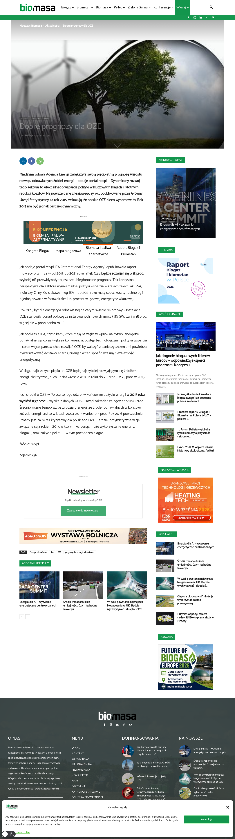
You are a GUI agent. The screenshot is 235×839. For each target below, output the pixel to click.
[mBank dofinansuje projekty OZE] (128, 779)
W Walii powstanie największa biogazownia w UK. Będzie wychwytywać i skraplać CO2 (125, 605)
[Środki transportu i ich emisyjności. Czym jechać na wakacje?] (83, 585)
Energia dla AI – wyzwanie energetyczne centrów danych (37, 603)
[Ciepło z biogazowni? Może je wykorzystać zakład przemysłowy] (165, 601)
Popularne (166, 534)
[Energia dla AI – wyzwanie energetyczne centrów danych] (39, 585)
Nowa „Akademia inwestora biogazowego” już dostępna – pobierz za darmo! (195, 398)
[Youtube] (213, 17)
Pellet (118, 7)
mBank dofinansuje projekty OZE (151, 778)
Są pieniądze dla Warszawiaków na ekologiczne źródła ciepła (153, 765)
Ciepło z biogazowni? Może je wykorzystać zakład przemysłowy (195, 600)
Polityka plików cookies (18, 832)
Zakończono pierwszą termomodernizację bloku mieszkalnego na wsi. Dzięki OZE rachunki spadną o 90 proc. (151, 796)
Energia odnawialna (38, 552)
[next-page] (27, 616)
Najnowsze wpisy (170, 160)
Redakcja (29, 135)
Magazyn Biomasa (30, 25)
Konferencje (162, 7)
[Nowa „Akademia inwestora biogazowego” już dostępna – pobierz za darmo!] (165, 399)
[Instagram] (194, 17)
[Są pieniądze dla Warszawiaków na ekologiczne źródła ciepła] (128, 765)
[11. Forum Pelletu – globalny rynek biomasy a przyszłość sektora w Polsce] (165, 434)
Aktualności (52, 25)
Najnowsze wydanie (175, 470)
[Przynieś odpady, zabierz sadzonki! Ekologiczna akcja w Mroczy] (165, 618)
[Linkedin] (200, 17)
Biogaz (66, 7)
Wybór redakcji (169, 314)
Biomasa (102, 7)
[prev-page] (21, 616)
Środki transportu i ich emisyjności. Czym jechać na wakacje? (80, 605)
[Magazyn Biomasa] (117, 715)
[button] (227, 807)
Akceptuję (206, 819)
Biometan (83, 7)
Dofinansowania (140, 738)
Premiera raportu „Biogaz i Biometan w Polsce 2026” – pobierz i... (194, 415)
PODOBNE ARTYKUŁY (35, 563)
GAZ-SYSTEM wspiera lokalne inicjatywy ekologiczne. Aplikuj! (195, 449)
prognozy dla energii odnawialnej (79, 552)
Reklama (167, 250)
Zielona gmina (138, 7)
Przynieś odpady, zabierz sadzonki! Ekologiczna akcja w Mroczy (195, 618)
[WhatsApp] (40, 161)
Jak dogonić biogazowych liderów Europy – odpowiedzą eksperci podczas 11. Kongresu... (183, 360)
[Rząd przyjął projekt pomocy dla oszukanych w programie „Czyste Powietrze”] (128, 751)
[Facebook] (188, 17)
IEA (52, 552)
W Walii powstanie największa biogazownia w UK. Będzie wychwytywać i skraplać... (195, 582)
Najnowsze (191, 738)
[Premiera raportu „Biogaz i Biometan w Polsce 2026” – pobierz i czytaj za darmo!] (165, 416)
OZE (59, 552)
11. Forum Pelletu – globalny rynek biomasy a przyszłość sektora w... (193, 433)
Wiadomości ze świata (40, 118)
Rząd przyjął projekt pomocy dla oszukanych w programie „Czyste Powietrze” (152, 750)
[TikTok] (206, 17)
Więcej (181, 7)
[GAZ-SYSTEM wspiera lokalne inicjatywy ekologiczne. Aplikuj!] (165, 451)
